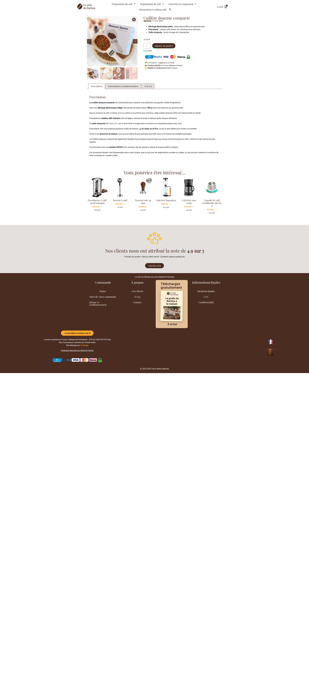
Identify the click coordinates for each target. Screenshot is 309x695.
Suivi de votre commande (103, 296)
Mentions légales (206, 291)
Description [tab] (96, 86)
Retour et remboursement (97, 303)
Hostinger (84, 345)
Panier (102, 291)
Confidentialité (206, 302)
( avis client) (157, 21)
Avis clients (137, 291)
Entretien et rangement (181, 4)
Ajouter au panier (163, 45)
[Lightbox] (134, 19)
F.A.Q (137, 296)
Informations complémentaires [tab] (123, 86)
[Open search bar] (170, 8)
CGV (206, 296)
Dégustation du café (150, 4)
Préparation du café (122, 4)
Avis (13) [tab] (148, 86)
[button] (135, 41)
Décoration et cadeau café (152, 9)
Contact (137, 302)
